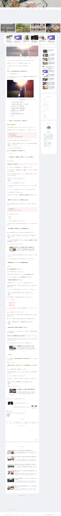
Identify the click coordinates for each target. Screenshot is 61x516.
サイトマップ (13, 514)
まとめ (13, 115)
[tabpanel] (10, 39)
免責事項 (23, 514)
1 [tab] (29, 44)
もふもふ (48, 131)
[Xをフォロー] (48, 148)
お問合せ (9, 514)
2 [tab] (30, 44)
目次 (22, 99)
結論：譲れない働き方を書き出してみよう (18, 113)
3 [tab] (31, 44)
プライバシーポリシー (19, 514)
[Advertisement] (30, 16)
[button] (35, 57)
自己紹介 (6, 514)
